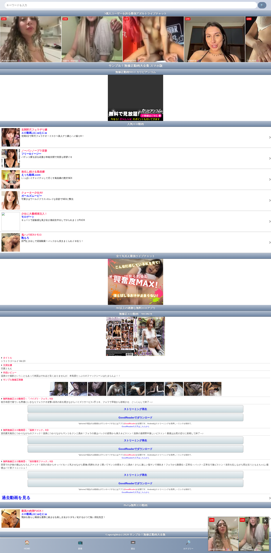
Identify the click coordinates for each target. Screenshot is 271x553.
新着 (80, 545)
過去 (133, 545)
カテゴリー (188, 545)
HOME (27, 545)
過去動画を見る (16, 497)
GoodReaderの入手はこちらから (135, 426)
